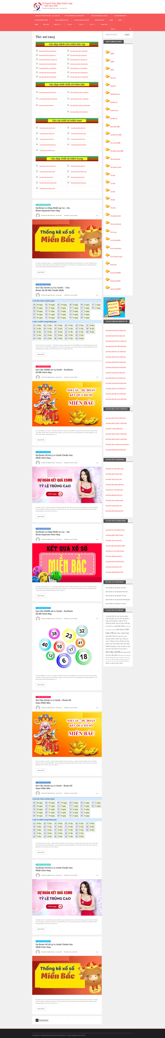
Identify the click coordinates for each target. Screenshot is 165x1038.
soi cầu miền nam (116, 644)
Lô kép (112, 191)
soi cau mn (110, 636)
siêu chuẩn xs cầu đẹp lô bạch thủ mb (116, 591)
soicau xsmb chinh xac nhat (116, 639)
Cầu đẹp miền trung (41, 20)
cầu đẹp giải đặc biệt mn (78, 128)
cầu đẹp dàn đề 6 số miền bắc (79, 72)
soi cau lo (121, 629)
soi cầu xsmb (113, 651)
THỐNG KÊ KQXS (99, 20)
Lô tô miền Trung (116, 256)
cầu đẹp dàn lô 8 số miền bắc (47, 92)
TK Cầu (69, 24)
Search (127, 34)
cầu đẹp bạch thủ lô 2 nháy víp (48, 59)
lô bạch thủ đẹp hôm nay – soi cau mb (57, 4)
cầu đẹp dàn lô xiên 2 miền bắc (79, 92)
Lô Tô (92, 24)
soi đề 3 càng (125, 661)
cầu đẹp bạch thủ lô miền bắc (47, 51)
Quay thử (104, 24)
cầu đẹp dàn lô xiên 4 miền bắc (79, 99)
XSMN (120, 20)
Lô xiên (112, 183)
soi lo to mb (112, 657)
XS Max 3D (113, 118)
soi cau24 (113, 629)
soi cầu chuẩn (119, 641)
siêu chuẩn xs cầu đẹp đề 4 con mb (116, 587)
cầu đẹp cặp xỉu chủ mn (47, 139)
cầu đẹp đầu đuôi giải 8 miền (48, 183)
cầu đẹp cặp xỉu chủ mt (46, 177)
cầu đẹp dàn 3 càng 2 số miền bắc (80, 105)
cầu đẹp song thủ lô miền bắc (79, 51)
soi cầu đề (112, 655)
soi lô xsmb (125, 659)
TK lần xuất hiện (115, 224)
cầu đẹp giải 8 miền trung (47, 171)
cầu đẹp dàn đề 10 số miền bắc (79, 77)
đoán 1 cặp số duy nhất (114, 663)
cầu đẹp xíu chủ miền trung (48, 166)
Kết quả (46, 24)
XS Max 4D (113, 102)
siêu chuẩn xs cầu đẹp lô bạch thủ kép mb (118, 599)
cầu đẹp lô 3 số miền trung (47, 188)
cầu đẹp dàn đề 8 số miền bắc (47, 77)
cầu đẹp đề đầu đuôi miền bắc (79, 112)
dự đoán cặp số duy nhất (118, 623)
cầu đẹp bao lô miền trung (79, 171)
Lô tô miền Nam (115, 248)
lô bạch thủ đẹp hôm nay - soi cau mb (51, 215)
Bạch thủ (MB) (115, 126)
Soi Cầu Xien (112, 649)
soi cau (121, 626)
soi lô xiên (120, 659)
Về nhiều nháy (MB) (116, 151)
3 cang (108, 616)
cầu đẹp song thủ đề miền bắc (79, 64)
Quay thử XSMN (115, 289)
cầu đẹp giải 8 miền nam (47, 133)
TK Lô (81, 24)
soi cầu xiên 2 (122, 649)
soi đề (120, 661)
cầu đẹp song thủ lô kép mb (78, 55)
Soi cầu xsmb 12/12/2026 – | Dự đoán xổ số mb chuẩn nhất (52, 289)
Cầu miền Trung (115, 167)
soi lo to (107, 657)
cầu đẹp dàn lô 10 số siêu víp (78, 59)
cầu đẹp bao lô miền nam (78, 133)
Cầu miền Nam (115, 159)
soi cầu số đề (120, 646)
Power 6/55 (114, 110)
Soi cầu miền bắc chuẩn (99, 15)
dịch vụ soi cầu (116, 618)
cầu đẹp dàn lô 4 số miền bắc (78, 68)
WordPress (63, 1035)
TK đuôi (113, 208)
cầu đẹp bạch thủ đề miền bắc (48, 64)
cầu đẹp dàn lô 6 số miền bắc (47, 72)
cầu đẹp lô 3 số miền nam (47, 150)
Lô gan (112, 175)
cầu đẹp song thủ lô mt (78, 177)
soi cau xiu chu (121, 636)
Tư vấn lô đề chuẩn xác (81, 20)
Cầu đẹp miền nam (120, 15)
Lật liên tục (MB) (115, 135)
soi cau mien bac (121, 633)
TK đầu (112, 200)
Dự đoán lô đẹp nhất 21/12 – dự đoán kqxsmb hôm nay (53, 533)
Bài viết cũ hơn (43, 1020)
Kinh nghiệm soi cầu (61, 20)
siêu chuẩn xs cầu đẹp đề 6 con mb (116, 603)
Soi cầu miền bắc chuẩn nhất (74, 15)
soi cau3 (127, 626)
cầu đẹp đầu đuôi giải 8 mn (48, 144)
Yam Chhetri (81, 1035)
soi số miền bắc (115, 661)
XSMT (36, 24)
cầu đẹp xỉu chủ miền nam (47, 128)
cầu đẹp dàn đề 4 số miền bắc (47, 68)
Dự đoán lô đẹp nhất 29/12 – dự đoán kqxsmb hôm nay (53, 209)
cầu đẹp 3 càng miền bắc (46, 105)
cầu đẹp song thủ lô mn (78, 139)
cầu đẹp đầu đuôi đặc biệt (78, 144)
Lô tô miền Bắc (115, 240)
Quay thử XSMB (115, 273)
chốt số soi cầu (116, 616)
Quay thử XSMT (115, 281)
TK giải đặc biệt (115, 216)
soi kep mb (127, 655)
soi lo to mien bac (119, 657)
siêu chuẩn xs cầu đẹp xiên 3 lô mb (116, 595)
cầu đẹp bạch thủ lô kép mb (47, 55)
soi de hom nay (121, 655)
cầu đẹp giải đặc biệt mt (78, 166)
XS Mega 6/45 (115, 94)
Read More (40, 272)
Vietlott (57, 24)
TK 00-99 (113, 232)
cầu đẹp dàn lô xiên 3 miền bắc (48, 99)
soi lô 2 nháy (115, 659)
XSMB (111, 20)
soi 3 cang (113, 626)
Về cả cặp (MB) (115, 143)
